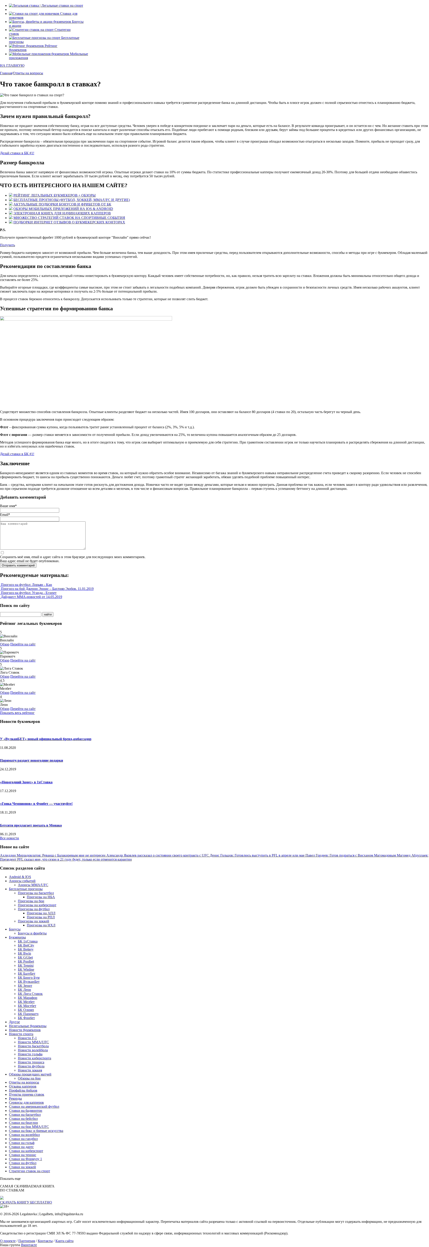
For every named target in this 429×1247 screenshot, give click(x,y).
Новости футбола (31, 1066)
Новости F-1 (27, 1038)
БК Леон (24, 990)
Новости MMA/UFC (33, 1042)
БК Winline (26, 969)
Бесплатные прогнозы (26, 889)
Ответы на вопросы (24, 1082)
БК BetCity (26, 945)
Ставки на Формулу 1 (25, 1159)
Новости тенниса (31, 1062)
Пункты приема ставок (26, 1094)
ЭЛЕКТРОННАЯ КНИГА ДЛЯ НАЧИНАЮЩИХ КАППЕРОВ (62, 213)
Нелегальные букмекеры (27, 1026)
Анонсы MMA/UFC (33, 885)
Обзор (4, 644)
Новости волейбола (33, 1050)
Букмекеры (17, 937)
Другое (14, 1022)
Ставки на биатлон (23, 1123)
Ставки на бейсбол (23, 1119)
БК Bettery (26, 949)
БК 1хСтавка (28, 941)
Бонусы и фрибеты (32, 933)
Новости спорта (21, 1034)
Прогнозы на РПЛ (41, 917)
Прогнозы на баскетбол (36, 893)
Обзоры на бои (29, 1078)
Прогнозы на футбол (34, 909)
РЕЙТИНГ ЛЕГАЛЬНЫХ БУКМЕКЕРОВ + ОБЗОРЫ (54, 195)
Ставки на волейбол (24, 1135)
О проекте (8, 1241)
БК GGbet (25, 957)
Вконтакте (29, 1245)
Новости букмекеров (25, 1030)
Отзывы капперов (22, 1086)
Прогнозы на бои (31, 901)
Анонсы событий (22, 881)
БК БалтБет (26, 973)
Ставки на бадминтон (25, 1110)
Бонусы (15, 929)
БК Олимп (26, 1010)
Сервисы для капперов (26, 1102)
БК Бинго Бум (29, 977)
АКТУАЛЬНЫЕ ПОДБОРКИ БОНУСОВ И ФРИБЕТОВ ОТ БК (62, 204)
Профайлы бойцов (23, 1090)
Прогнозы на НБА (41, 897)
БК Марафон (27, 998)
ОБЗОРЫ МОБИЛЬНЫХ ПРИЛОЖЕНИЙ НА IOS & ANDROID (63, 209)
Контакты (45, 1241)
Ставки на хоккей (22, 1167)
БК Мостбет (27, 1006)
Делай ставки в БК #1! (17, 153)
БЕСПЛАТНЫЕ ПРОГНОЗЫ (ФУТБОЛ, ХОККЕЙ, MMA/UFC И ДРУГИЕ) (71, 200)
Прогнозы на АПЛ (41, 913)
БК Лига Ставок (30, 994)
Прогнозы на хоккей (33, 921)
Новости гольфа (30, 1054)
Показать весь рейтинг (17, 713)
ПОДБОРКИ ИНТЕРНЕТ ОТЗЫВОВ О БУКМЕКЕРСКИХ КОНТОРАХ (69, 222)
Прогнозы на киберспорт (37, 905)
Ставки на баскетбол (25, 1114)
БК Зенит (25, 986)
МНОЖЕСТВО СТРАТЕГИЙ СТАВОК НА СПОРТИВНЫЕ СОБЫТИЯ (69, 218)
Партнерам (26, 1241)
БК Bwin (24, 953)
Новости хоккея (30, 1070)
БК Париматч (28, 1014)
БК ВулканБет (29, 981)
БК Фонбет (26, 1018)
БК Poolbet (26, 961)
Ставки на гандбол (23, 1139)
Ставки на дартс (21, 1147)
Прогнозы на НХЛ (41, 925)
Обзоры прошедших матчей (30, 1074)
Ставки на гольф (21, 1143)
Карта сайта (64, 1241)
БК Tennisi (26, 965)
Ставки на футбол (22, 1163)
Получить (7, 245)
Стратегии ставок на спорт (29, 1171)
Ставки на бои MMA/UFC (29, 1127)
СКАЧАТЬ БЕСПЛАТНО (26, 1202)
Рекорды (15, 1098)
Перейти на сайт (23, 644)
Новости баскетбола (33, 1046)
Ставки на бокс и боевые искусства (36, 1131)
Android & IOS (20, 877)
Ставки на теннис (22, 1155)
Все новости (9, 838)
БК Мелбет (26, 1002)
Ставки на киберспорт (26, 1151)
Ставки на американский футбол (34, 1106)
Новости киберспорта (34, 1058)
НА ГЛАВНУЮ (12, 65)
